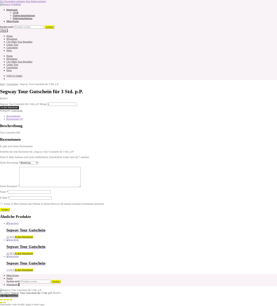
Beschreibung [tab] (13, 116)
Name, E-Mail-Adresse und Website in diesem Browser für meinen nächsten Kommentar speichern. (54, 204)
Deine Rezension (9, 186)
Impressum (11, 9)
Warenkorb (13, 284)
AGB (15, 12)
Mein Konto (12, 21)
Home (9, 36)
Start (2, 84)
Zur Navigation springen (12, 1)
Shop (9, 50)
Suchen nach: (7, 27)
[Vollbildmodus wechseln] (4, 299)
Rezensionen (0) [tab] (14, 119)
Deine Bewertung (10, 162)
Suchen (49, 27)
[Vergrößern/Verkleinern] (1, 299)
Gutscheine (12, 47)
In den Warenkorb (9, 107)
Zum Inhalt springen (35, 1)
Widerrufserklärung (22, 18)
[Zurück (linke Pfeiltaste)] (1, 302)
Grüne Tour (12, 44)
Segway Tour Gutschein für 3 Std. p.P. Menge (23, 104)
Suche (9, 278)
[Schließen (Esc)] (11, 299)
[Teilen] (7, 299)
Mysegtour (11, 39)
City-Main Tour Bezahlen (19, 41)
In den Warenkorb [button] (24, 237)
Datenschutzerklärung (24, 15)
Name (4, 191)
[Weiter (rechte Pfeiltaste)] (4, 302)
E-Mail (4, 197)
